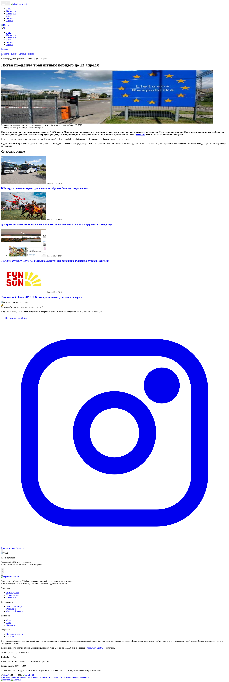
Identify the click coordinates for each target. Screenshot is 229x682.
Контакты (10, 625)
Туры (8, 9)
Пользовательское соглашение (44, 677)
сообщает (140, 134)
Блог (8, 16)
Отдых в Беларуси (14, 611)
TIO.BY (6, 675)
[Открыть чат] (2, 570)
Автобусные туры (14, 606)
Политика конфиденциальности (15, 677)
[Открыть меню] (5, 3)
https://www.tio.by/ (95, 648)
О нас (9, 620)
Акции (9, 18)
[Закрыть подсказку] (2, 550)
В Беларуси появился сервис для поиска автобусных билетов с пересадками (44, 188)
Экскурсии (11, 11)
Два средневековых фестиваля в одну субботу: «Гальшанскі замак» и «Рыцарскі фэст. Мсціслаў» (57, 224)
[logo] (19, 4)
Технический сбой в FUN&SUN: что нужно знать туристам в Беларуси (41, 297)
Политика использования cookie (74, 677)
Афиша (9, 21)
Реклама (10, 636)
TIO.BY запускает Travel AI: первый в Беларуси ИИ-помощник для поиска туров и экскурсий (55, 260)
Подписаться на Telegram (16, 318)
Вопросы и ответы (14, 634)
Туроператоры (12, 595)
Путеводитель (12, 593)
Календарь (11, 13)
